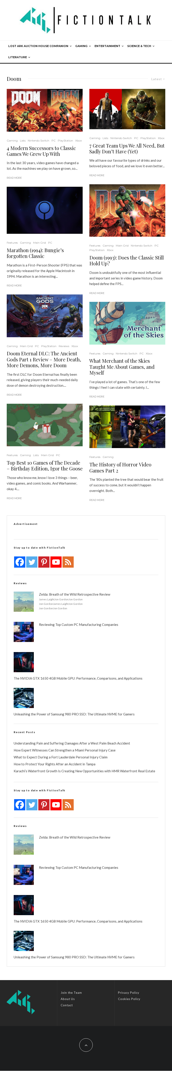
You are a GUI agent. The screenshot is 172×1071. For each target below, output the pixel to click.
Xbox (78, 140)
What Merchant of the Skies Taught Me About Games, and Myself (122, 367)
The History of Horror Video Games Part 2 (120, 467)
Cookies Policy (129, 999)
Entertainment (107, 46)
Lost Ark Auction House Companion (38, 46)
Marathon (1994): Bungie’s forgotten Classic (35, 253)
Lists (23, 140)
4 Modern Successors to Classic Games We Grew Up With (41, 151)
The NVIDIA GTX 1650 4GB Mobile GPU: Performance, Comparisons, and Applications (78, 678)
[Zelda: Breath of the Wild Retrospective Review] (24, 602)
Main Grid (39, 242)
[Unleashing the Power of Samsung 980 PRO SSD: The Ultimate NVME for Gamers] (24, 698)
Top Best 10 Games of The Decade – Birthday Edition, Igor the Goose (45, 466)
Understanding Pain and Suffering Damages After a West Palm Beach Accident (72, 743)
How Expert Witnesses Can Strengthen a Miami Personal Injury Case (65, 750)
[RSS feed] (68, 562)
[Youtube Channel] (56, 562)
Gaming (81, 46)
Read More (14, 177)
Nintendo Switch (38, 140)
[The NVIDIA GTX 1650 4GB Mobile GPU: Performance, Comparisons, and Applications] (24, 662)
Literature (17, 57)
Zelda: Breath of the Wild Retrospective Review (74, 594)
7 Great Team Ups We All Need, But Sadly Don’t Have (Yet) (127, 149)
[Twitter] (31, 562)
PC (54, 140)
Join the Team (71, 992)
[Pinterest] (43, 562)
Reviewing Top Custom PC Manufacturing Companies (78, 624)
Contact (67, 1005)
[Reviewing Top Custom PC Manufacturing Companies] (24, 632)
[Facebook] (19, 562)
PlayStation (65, 140)
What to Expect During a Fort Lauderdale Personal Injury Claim (61, 757)
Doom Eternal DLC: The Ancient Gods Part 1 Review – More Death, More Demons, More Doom (44, 359)
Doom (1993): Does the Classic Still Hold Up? (126, 260)
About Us (68, 999)
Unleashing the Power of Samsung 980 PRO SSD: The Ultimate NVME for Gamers (74, 714)
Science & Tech (139, 46)
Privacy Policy (128, 992)
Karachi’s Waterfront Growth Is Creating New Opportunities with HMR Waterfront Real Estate (84, 771)
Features (12, 242)
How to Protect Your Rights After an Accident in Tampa (54, 764)
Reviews (64, 346)
